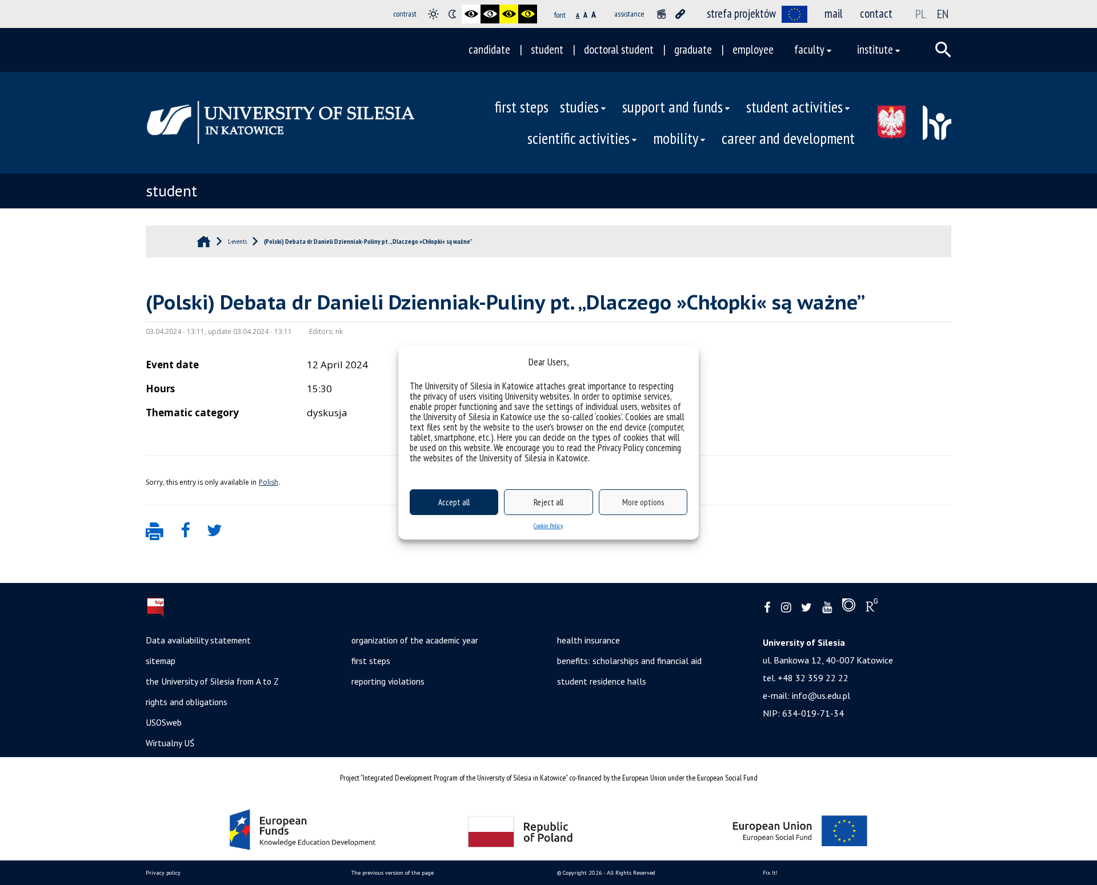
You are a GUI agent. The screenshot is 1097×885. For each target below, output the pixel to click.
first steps (521, 106)
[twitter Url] (806, 608)
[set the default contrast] (433, 14)
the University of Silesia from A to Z (212, 681)
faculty (809, 49)
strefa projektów (741, 13)
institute (875, 49)
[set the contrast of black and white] (471, 14)
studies (579, 106)
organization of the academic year (414, 640)
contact (876, 13)
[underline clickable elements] (680, 14)
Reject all (548, 502)
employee (753, 49)
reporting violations (388, 681)
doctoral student (619, 49)
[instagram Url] (786, 608)
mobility (675, 138)
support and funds (672, 106)
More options (643, 502)
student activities (794, 106)
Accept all (454, 502)
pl (920, 14)
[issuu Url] (848, 607)
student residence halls (601, 681)
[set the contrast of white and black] (490, 14)
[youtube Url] (827, 608)
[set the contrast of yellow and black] (527, 14)
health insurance (588, 640)
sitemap (160, 660)
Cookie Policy (548, 525)
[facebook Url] (767, 608)
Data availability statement (198, 640)
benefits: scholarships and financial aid (629, 660)
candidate (489, 49)
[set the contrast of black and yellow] (508, 14)
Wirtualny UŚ (170, 743)
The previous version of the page (392, 872)
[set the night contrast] (452, 14)
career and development (788, 138)
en (942, 14)
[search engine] (943, 50)
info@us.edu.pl (821, 695)
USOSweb (164, 722)
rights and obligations (186, 701)
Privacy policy (163, 872)
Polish (268, 482)
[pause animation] (661, 14)
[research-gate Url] (872, 607)
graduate (693, 49)
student (547, 49)
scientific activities (578, 138)
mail (833, 13)
